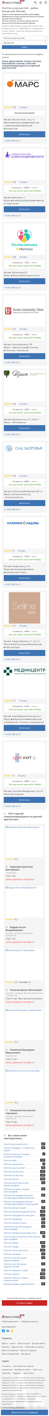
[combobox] (24, 38)
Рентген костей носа (14, 1171)
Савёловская (25, 125)
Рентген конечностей (14, 1168)
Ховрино (29, 569)
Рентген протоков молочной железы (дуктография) (22, 1237)
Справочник (7, 1369)
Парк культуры (19, 644)
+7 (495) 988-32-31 (12, 140)
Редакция (17, 1373)
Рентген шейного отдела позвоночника (16, 1279)
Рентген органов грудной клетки (20, 1211)
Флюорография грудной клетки (19, 1284)
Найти (24, 47)
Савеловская (11, 125)
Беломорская (11, 572)
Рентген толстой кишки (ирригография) (15, 1259)
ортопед (9, 933)
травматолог (11, 873)
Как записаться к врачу (23, 1366)
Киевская (17, 200)
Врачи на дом (24, 1343)
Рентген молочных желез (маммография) (16, 1184)
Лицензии (6, 1373)
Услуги (12, 1343)
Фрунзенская (35, 644)
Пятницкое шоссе (31, 275)
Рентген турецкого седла (16, 1270)
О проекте (6, 1366)
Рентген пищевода (13, 1219)
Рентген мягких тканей (15, 1208)
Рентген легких (11, 1179)
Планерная (17, 569)
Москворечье (19, 422)
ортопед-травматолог (24, 933)
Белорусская (18, 122)
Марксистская (19, 347)
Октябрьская (35, 719)
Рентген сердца (11, 1246)
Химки (23, 572)
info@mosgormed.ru (10, 1321)
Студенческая (12, 203)
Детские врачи (38, 1343)
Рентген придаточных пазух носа (20, 1232)
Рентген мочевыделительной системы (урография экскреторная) (21, 1203)
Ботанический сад (21, 494)
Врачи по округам (28, 1350)
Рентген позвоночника (15, 1222)
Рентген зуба (10, 1160)
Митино (16, 275)
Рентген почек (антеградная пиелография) (17, 1227)
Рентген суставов (12, 1254)
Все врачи (25, 1354)
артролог (10, 993)
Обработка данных (29, 1321)
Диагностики (17, 1347)
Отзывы (23, 107)
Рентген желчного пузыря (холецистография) (16, 1155)
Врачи (4, 1343)
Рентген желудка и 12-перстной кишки (19, 1149)
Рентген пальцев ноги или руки (19, 1215)
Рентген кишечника (13, 1164)
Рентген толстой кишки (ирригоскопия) (15, 1265)
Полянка (23, 722)
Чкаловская (22, 350)
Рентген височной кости (16, 1144)
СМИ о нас (37, 1369)
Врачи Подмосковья (10, 1354)
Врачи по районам (10, 1350)
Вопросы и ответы (23, 1369)
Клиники (5, 1347)
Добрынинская (19, 719)
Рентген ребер (11, 1242)
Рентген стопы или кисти (16, 1250)
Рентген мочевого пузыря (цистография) (16, 1190)
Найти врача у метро (34, 1347)
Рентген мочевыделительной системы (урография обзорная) (19, 1196)
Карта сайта (28, 1373)
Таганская (33, 347)
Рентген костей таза (13, 1175)
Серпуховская (37, 722)
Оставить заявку (24, 1303)
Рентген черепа (11, 1274)
